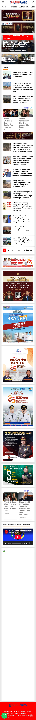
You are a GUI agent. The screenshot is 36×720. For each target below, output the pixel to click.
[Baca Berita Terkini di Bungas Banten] (18, 15)
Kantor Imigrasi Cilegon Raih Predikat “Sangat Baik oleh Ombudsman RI (22, 74)
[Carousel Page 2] (13, 50)
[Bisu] (27, 543)
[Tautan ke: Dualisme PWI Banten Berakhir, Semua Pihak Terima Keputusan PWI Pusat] (7, 230)
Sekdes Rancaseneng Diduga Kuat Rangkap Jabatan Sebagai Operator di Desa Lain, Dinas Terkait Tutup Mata (22, 207)
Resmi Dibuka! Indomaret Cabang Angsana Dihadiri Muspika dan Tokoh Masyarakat (9, 60)
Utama (7, 38)
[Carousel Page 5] (20, 50)
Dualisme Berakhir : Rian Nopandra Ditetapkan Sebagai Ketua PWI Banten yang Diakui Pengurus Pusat (17, 44)
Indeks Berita (21, 715)
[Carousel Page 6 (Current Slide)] (23, 50)
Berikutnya (27, 250)
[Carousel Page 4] (18, 50)
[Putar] (6, 543)
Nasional (16, 36)
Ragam (24, 36)
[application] (18, 537)
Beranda (22, 711)
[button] (4, 716)
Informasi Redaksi (20, 713)
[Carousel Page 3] (16, 50)
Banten (7, 36)
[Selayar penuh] (30, 543)
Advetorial (9, 713)
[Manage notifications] (31, 715)
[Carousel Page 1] (11, 50)
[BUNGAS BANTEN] (18, 2)
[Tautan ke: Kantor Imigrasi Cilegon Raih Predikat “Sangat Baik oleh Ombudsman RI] (7, 75)
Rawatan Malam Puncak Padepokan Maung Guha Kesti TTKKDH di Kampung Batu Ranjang (26, 60)
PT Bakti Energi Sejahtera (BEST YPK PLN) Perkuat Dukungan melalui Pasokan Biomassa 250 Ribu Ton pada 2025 (22, 87)
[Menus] (3, 2)
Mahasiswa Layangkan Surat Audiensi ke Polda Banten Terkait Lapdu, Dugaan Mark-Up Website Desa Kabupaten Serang (22, 160)
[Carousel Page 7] (25, 50)
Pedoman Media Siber (8, 715)
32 (19, 250)
